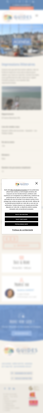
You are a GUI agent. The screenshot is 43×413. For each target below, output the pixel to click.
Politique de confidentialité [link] (22, 230)
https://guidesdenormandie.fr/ (19, 190)
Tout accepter (21, 214)
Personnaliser (21, 224)
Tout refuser (21, 219)
